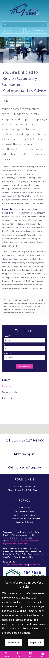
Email (6, 345)
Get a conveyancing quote (24, 467)
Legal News (7, 386)
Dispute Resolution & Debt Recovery (24, 490)
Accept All (13, 642)
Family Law (24, 507)
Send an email (15, 31)
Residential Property (24, 511)
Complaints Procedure (36, 554)
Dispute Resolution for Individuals (24, 518)
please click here (21, 632)
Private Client (8, 398)
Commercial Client (10, 392)
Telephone (8, 353)
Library (6, 379)
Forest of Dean (34, 565)
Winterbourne (22, 565)
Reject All (35, 642)
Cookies (29, 557)
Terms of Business (29, 551)
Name (6, 336)
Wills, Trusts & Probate (24, 515)
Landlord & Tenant (24, 522)
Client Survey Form (10, 557)
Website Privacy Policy (17, 554)
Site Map (22, 557)
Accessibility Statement (12, 551)
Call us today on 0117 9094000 (24, 440)
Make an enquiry (24, 454)
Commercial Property (24, 486)
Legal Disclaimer (29, 548)
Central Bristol (10, 565)
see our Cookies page (33, 623)
